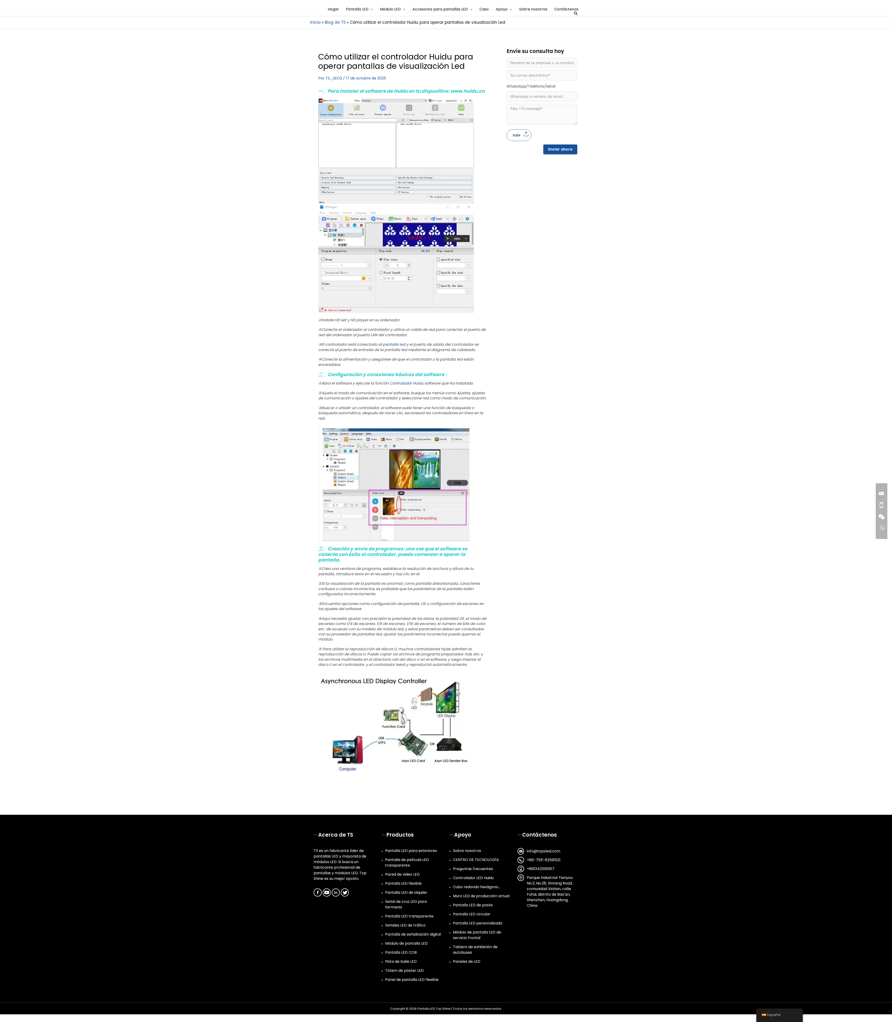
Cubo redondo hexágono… (476, 887)
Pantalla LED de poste (473, 905)
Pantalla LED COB (401, 952)
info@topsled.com (543, 851)
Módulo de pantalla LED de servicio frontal (477, 935)
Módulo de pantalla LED (406, 943)
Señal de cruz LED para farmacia (406, 904)
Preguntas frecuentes (473, 868)
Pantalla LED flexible (403, 883)
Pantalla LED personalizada (477, 923)
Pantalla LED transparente (409, 916)
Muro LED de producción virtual (481, 896)
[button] (576, 13)
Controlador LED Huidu (473, 878)
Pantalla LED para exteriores (411, 850)
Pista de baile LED (401, 961)
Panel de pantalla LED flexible (412, 979)
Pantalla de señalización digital (413, 934)
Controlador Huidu (406, 383)
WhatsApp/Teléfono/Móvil (531, 86)
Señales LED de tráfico (405, 925)
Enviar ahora (560, 149)
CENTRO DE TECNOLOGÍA (476, 859)
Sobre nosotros (467, 850)
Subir (517, 135)
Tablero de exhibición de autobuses (475, 949)
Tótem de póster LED (404, 970)
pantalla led (394, 344)
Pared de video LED (402, 874)
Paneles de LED (466, 961)
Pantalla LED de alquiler (406, 892)
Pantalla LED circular (471, 914)
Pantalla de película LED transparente (407, 862)
